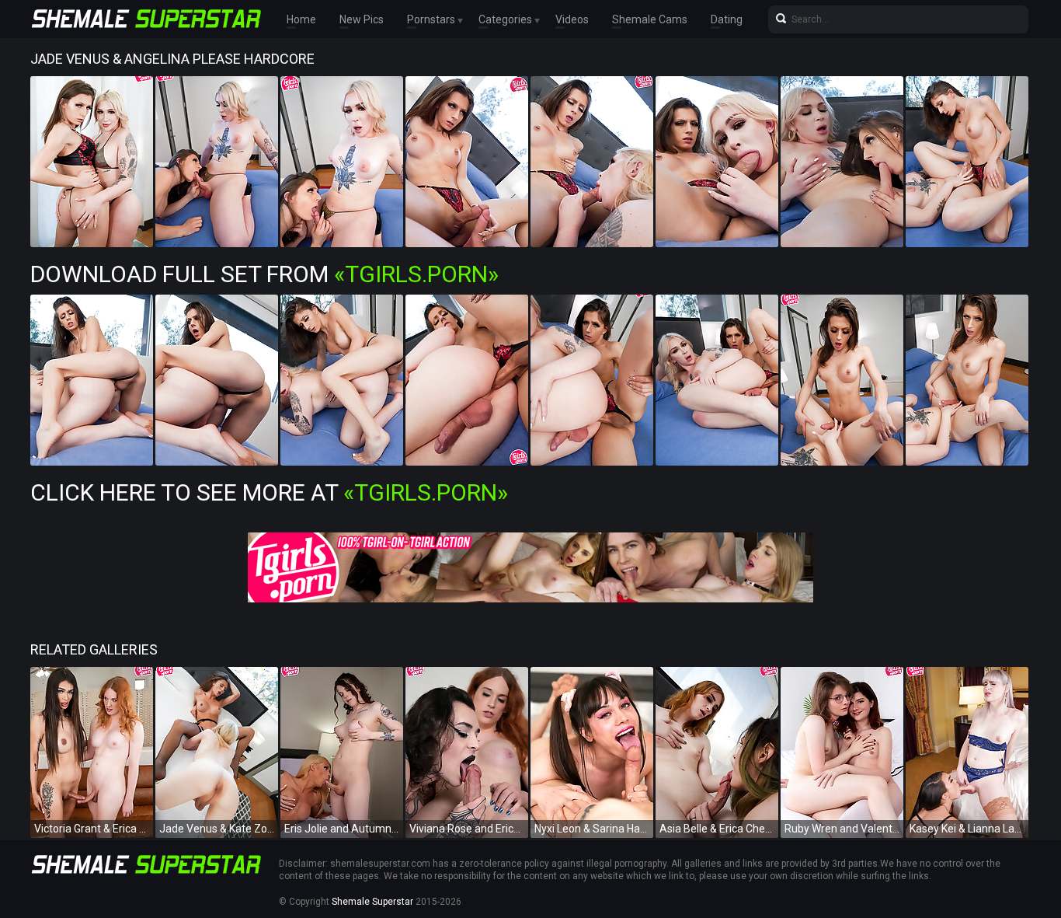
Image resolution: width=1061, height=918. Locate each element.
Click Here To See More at (269, 492)
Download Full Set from (264, 274)
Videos (572, 19)
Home (301, 19)
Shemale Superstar (372, 901)
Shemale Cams (649, 19)
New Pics (361, 19)
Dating (727, 19)
